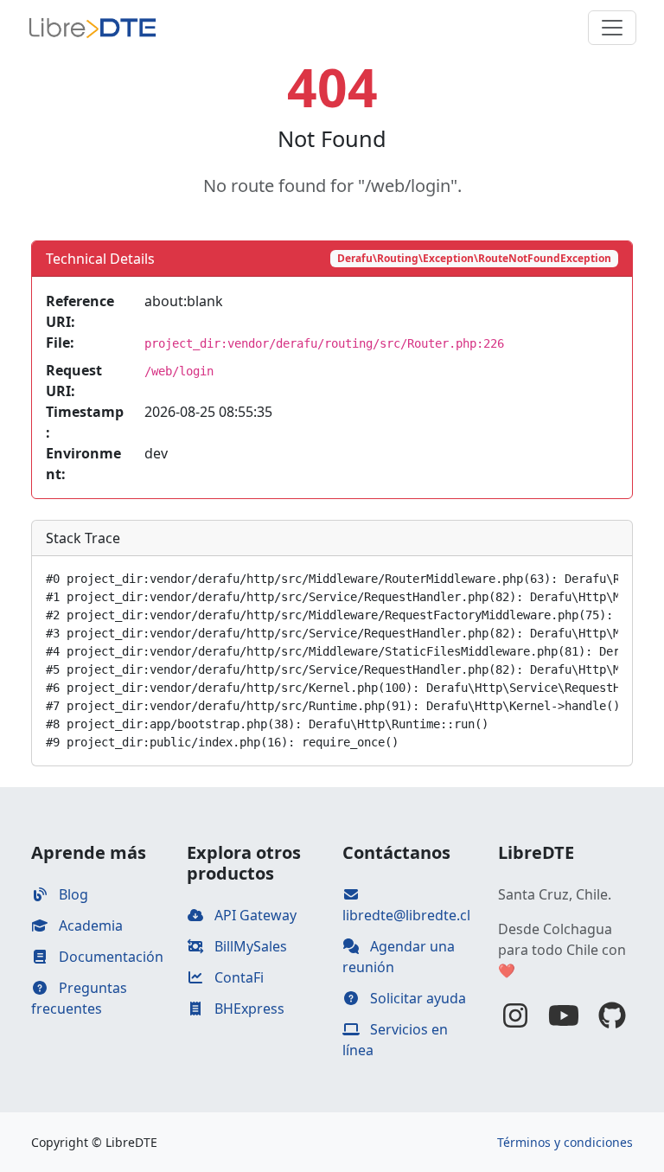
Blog (71, 894)
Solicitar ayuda (416, 998)
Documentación (109, 956)
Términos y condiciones (565, 1142)
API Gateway (254, 915)
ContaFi (237, 977)
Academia (89, 925)
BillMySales (249, 946)
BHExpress (247, 1008)
